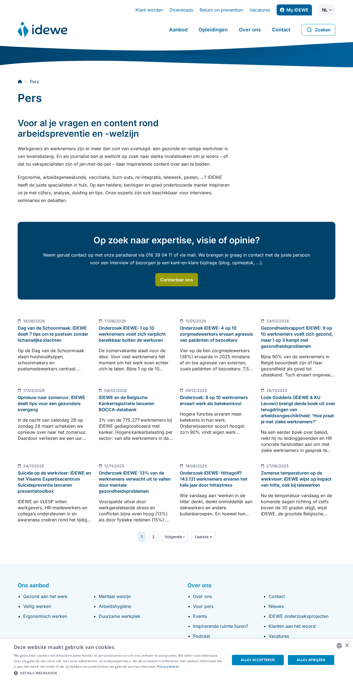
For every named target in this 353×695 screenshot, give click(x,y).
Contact (281, 30)
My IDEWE (299, 11)
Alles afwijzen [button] (311, 660)
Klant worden (149, 10)
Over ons (250, 30)
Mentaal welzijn (115, 596)
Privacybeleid (167, 666)
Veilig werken (37, 606)
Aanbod (178, 30)
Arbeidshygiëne (115, 606)
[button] (119, 673)
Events (200, 616)
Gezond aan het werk (45, 596)
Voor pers (203, 606)
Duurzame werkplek (119, 616)
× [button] (347, 645)
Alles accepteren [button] (258, 660)
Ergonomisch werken (45, 616)
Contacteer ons (176, 279)
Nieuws (276, 606)
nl (325, 10)
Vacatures (260, 10)
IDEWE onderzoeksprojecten (298, 616)
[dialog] (176, 667)
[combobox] (339, 645)
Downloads (181, 10)
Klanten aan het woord (292, 626)
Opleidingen (213, 30)
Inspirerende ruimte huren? (220, 626)
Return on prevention (221, 10)
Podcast (201, 636)
